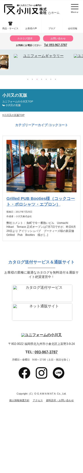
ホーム (55, 12)
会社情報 (72, 28)
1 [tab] (27, 79)
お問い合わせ (58, 38)
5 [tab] (46, 79)
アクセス (38, 400)
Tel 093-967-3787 (55, 45)
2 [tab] (32, 79)
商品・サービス (10, 28)
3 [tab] (37, 79)
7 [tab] (55, 79)
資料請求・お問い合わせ (60, 400)
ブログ (51, 28)
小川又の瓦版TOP (14, 115)
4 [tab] (41, 79)
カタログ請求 (25, 38)
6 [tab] (50, 79)
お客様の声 (31, 28)
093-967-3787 (46, 352)
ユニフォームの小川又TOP (17, 101)
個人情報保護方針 (19, 400)
